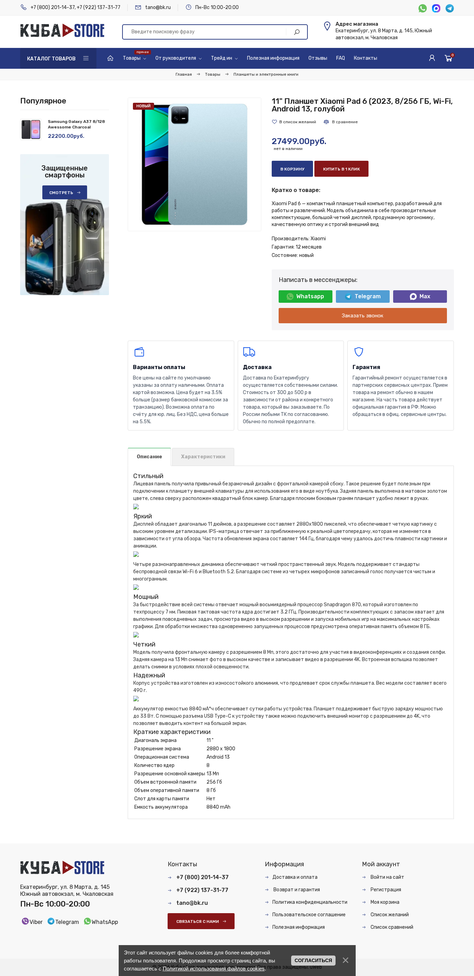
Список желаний (389, 915)
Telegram (368, 296)
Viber (36, 922)
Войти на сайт (387, 877)
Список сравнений (391, 927)
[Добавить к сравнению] (340, 121)
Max (425, 296)
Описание (149, 457)
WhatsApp (105, 922)
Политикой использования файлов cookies (214, 968)
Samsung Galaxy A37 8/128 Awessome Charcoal (76, 124)
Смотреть (61, 192)
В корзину (292, 169)
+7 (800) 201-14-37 (53, 7)
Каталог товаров (51, 59)
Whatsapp (310, 296)
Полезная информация (298, 927)
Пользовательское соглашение (309, 915)
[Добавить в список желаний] (294, 122)
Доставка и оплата (295, 877)
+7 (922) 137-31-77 (98, 7)
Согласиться (313, 960)
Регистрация (385, 890)
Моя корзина (384, 902)
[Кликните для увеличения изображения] (194, 164)
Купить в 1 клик (341, 169)
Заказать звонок (362, 315)
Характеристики (203, 457)
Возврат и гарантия (296, 890)
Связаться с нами (197, 921)
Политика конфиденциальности (309, 902)
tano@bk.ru (158, 7)
